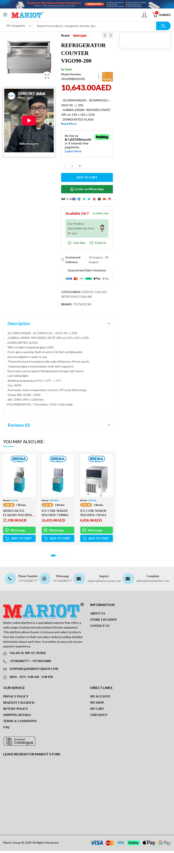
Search (163, 26)
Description (19, 323)
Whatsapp (17, 530)
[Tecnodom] (80, 35)
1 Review (21, 505)
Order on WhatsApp (89, 189)
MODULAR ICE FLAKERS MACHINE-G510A (18, 515)
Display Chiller (94, 292)
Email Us (100, 242)
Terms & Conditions (20, 721)
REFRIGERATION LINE (76, 296)
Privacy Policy (15, 696)
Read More (69, 123)
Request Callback (19, 702)
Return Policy (15, 708)
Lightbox (47, 76)
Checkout (98, 715)
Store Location (103, 619)
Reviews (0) (19, 425)
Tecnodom (82, 304)
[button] (53, 555)
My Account (100, 696)
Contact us (99, 625)
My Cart (97, 708)
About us (97, 613)
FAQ (6, 727)
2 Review (98, 505)
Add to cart (87, 177)
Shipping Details (17, 715)
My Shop (97, 702)
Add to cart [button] (21, 538)
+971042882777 (28, 580)
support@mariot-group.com (104, 580)
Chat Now (79, 242)
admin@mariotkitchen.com (152, 580)
